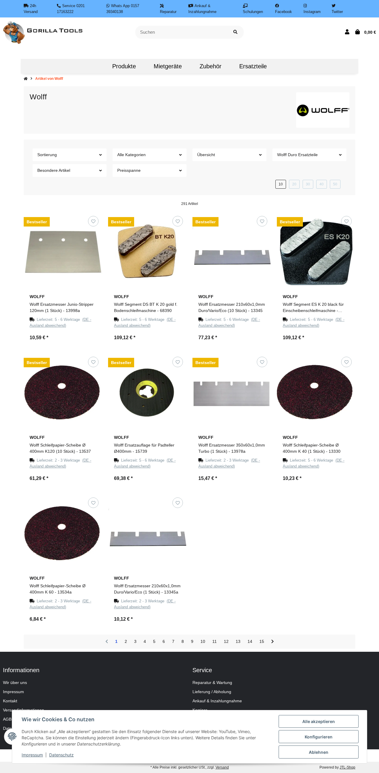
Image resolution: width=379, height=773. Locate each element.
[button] (347, 32)
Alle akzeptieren (318, 721)
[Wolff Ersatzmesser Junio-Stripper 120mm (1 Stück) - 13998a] (63, 251)
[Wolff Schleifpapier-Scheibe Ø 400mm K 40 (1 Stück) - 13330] (316, 392)
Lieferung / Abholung (211, 691)
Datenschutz (61, 754)
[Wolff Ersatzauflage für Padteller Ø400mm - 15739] (147, 392)
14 (250, 641)
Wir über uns (15, 682)
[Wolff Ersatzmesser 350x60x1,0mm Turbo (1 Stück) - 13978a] (231, 392)
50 (335, 184)
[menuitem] (94, 66)
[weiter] (272, 642)
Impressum (13, 691)
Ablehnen (318, 752)
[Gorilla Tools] (43, 32)
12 (226, 641)
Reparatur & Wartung (212, 682)
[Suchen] (235, 32)
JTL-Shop (347, 767)
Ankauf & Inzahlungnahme (217, 700)
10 (281, 184)
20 (294, 184)
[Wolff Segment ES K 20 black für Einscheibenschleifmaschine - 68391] (316, 251)
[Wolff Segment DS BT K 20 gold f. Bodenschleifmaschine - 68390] (147, 251)
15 (261, 641)
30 (308, 184)
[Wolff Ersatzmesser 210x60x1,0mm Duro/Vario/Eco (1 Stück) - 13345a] (147, 533)
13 (238, 641)
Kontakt (10, 700)
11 (214, 641)
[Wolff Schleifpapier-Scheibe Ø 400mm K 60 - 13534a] (63, 533)
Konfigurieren (319, 736)
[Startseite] (26, 78)
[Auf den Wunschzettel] (93, 221)
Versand (222, 767)
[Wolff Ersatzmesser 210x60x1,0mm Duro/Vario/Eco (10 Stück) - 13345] (231, 251)
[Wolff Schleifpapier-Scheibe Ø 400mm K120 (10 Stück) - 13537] (63, 392)
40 (321, 184)
